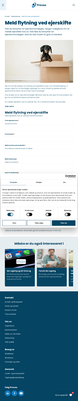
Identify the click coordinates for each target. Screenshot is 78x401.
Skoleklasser (9, 354)
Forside (7, 16)
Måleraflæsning (11, 159)
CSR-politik (9, 342)
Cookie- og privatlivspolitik (14, 373)
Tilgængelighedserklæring (14, 378)
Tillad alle (63, 223)
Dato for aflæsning (12, 172)
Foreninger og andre (12, 362)
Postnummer (10, 134)
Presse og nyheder (11, 306)
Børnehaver (9, 358)
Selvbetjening (15, 16)
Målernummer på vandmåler (15, 145)
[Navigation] (3, 5)
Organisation (9, 326)
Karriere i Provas (11, 310)
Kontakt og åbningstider (13, 302)
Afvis (14, 223)
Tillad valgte (39, 223)
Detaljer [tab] (39, 182)
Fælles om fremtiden (12, 334)
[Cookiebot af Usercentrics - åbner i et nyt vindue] (67, 176)
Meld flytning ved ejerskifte (31, 16)
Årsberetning (9, 338)
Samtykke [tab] (13, 182)
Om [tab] (64, 182)
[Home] (39, 5)
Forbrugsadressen (12, 120)
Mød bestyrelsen (11, 330)
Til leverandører (10, 314)
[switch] (29, 214)
